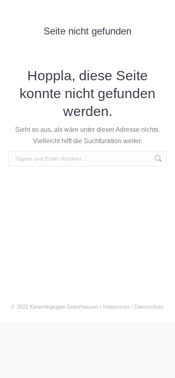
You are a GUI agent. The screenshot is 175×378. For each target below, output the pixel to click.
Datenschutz (149, 307)
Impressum (116, 307)
